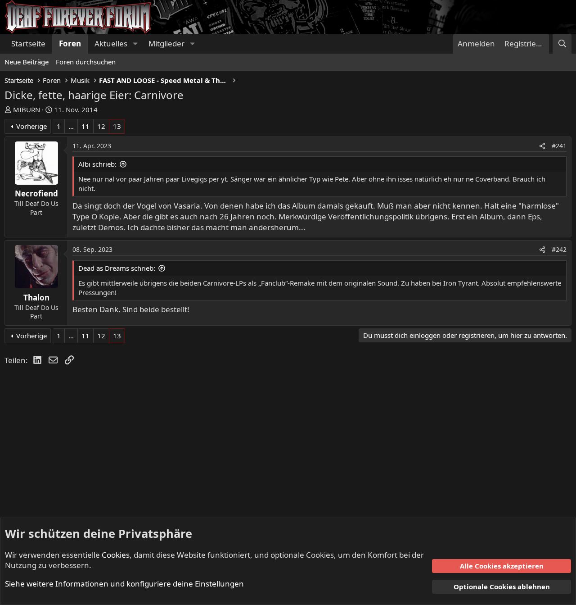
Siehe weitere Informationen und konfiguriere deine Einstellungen (124, 583)
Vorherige (31, 126)
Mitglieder (166, 43)
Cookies (116, 555)
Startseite (28, 43)
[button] (135, 44)
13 (117, 126)
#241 (559, 145)
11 (85, 126)
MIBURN (26, 109)
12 (101, 126)
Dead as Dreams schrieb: (116, 268)
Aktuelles (110, 43)
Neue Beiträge (26, 61)
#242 (559, 249)
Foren (70, 43)
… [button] (71, 126)
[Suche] (562, 44)
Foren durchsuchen (86, 61)
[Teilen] (542, 146)
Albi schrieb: (97, 163)
